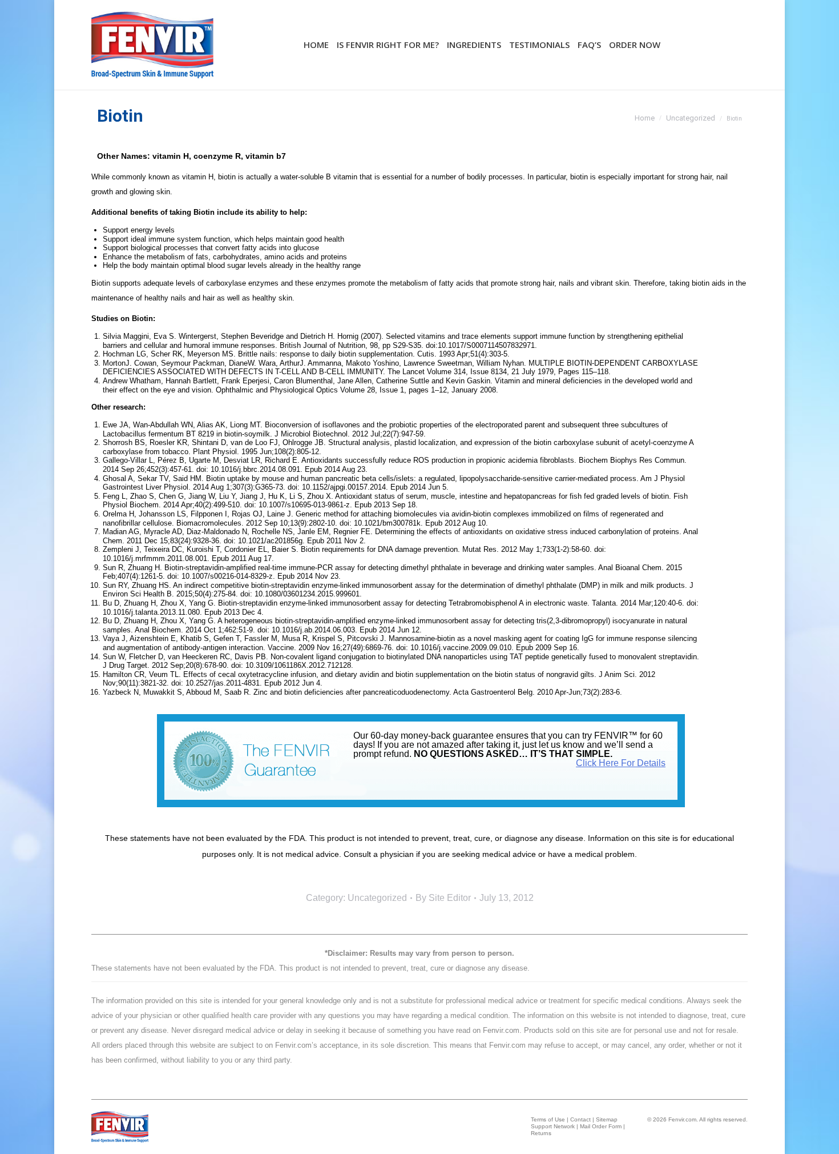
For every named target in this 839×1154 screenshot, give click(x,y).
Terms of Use (548, 1119)
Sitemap (607, 1119)
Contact (580, 1119)
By (443, 898)
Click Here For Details (620, 763)
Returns (541, 1133)
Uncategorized (377, 898)
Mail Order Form (601, 1126)
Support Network (553, 1126)
